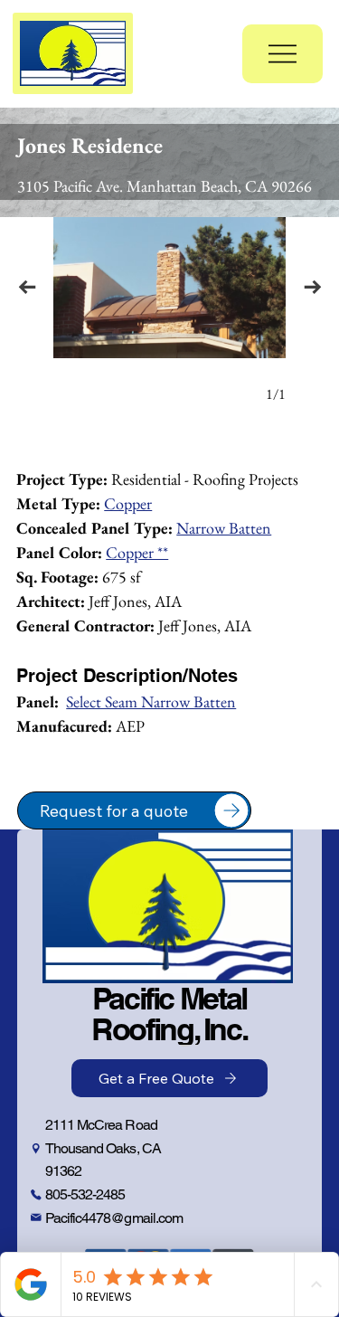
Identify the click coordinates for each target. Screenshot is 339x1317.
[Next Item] (312, 287)
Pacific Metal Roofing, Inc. (169, 1013)
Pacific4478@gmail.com (114, 1218)
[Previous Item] (26, 287)
